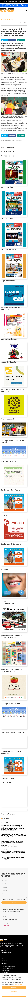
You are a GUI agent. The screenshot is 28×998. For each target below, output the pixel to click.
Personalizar (14, 991)
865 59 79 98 (6, 926)
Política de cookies (18, 984)
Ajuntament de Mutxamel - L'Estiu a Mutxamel (12, 636)
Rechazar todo (14, 995)
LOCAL (11, 19)
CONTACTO (21, 2)
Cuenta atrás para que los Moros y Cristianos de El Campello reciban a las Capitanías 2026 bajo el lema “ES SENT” (13, 835)
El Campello (5, 19)
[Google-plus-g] (2, 950)
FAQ (16, 2)
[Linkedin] (5, 950)
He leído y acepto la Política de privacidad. (14, 899)
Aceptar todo (14, 987)
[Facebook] (0, 950)
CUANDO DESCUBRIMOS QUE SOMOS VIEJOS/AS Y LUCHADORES (13, 857)
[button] (26, 10)
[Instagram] (3, 950)
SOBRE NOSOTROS (9, 2)
